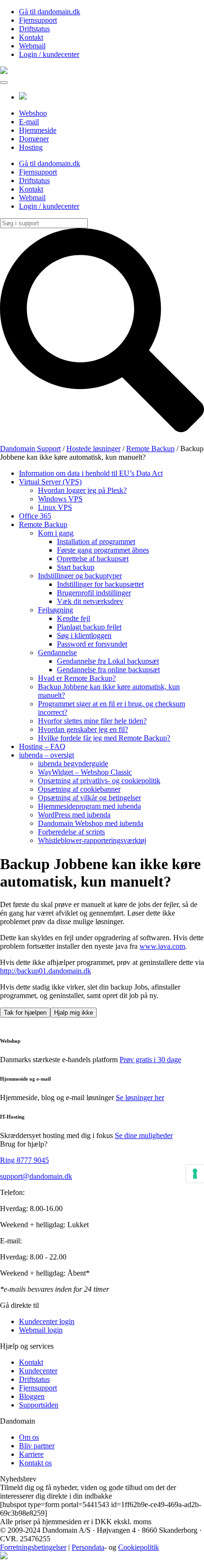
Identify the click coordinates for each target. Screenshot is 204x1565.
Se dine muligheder (144, 1135)
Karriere (31, 1454)
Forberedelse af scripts (71, 832)
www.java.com (162, 946)
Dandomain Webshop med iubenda (90, 823)
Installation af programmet (96, 541)
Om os (29, 1437)
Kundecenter (38, 1371)
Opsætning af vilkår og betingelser (89, 798)
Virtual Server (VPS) (50, 482)
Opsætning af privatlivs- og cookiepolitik (99, 781)
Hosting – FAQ (42, 746)
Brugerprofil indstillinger (94, 593)
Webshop (33, 113)
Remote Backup (43, 524)
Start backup (75, 567)
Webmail (32, 46)
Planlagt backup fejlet (89, 627)
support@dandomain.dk (36, 1176)
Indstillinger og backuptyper (80, 576)
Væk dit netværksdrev (90, 601)
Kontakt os (35, 1463)
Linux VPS (55, 507)
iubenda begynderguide (73, 763)
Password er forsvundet (92, 644)
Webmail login (41, 1330)
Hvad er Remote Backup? (77, 678)
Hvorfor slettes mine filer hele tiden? (92, 721)
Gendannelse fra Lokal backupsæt (108, 661)
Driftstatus (34, 29)
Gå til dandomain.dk (49, 12)
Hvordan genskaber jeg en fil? (83, 729)
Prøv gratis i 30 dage (150, 1060)
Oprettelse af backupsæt (93, 559)
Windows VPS (60, 499)
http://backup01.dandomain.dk (45, 971)
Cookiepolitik (138, 1547)
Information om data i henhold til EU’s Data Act (91, 473)
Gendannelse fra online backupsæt (108, 670)
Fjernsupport (38, 20)
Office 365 (35, 516)
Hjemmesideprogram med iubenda (89, 806)
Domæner (34, 139)
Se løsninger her (140, 1097)
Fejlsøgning (55, 610)
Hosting (31, 147)
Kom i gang (56, 533)
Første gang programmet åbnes (103, 550)
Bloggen (32, 1396)
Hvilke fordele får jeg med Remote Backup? (104, 738)
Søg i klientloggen (84, 635)
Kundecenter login (46, 1321)
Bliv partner (37, 1446)
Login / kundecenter (49, 54)
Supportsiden (38, 1405)
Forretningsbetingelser (33, 1547)
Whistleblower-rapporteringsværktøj (92, 840)
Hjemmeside (37, 130)
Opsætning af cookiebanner (79, 789)
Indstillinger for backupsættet (100, 584)
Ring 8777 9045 (24, 1160)
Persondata (88, 1547)
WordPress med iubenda (74, 815)
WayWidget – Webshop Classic (85, 772)
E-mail (29, 122)
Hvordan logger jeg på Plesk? (82, 490)
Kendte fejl (73, 618)
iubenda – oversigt (46, 755)
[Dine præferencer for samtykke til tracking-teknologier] (195, 1174)
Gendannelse (57, 652)
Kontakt (31, 37)
